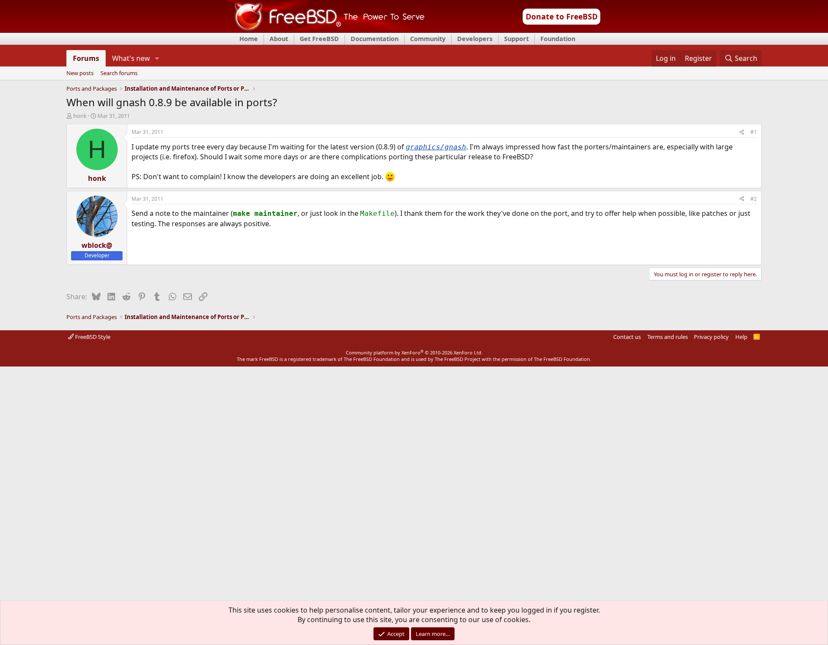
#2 (753, 198)
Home (248, 39)
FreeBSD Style (92, 337)
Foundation (557, 39)
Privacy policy (711, 337)
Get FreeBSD (319, 39)
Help (741, 337)
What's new (131, 58)
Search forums (119, 73)
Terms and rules (667, 337)
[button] (157, 58)
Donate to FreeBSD (562, 16)
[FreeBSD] (326, 30)
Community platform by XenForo (414, 352)
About (279, 39)
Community (427, 39)
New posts (80, 73)
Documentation (374, 39)
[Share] (741, 132)
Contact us (627, 337)
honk (80, 116)
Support (516, 39)
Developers (474, 39)
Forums (86, 58)
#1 (753, 132)
